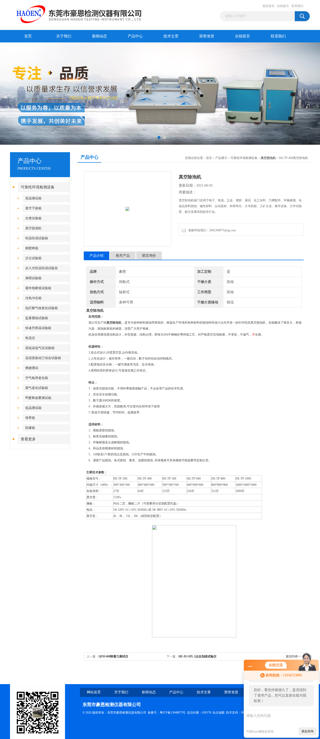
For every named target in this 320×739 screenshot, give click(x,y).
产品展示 (221, 158)
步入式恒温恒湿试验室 (41, 268)
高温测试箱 (33, 198)
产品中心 (135, 36)
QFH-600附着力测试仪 (113, 656)
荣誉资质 (206, 36)
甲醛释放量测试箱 (38, 398)
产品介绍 (97, 255)
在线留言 (283, 6)
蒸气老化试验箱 (36, 388)
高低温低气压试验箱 (39, 348)
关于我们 (63, 36)
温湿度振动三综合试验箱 (43, 358)
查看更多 (28, 439)
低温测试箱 (33, 408)
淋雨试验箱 (33, 278)
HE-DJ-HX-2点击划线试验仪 (197, 656)
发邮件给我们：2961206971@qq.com (211, 230)
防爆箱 (30, 428)
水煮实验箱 (33, 218)
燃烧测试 (31, 368)
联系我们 (298, 6)
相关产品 (123, 255)
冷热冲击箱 (33, 298)
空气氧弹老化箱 (36, 378)
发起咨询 (308, 731)
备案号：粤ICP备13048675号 (167, 712)
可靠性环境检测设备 (37, 187)
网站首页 (94, 692)
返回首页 (268, 6)
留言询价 (149, 255)
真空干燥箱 (33, 208)
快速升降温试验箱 (38, 328)
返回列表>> (293, 656)
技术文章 (171, 36)
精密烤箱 (31, 248)
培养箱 (30, 418)
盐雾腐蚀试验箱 (36, 318)
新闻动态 (99, 36)
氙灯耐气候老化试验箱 (41, 308)
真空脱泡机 (33, 228)
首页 (28, 36)
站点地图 (218, 712)
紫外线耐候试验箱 (38, 288)
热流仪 (30, 338)
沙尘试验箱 (33, 258)
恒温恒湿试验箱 (36, 238)
